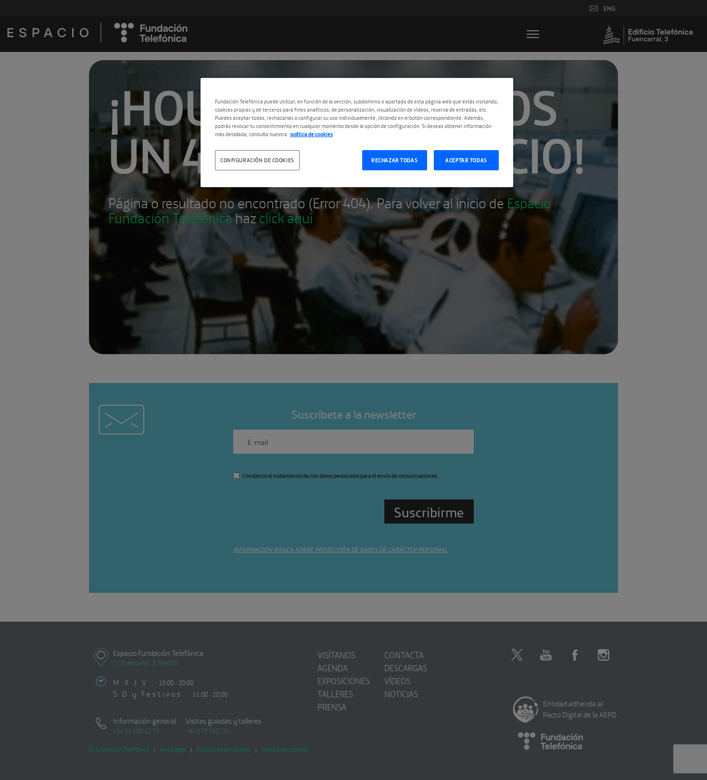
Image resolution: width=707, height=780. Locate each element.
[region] (357, 132)
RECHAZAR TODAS (394, 159)
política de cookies (311, 133)
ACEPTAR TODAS (466, 159)
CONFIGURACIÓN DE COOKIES (257, 159)
